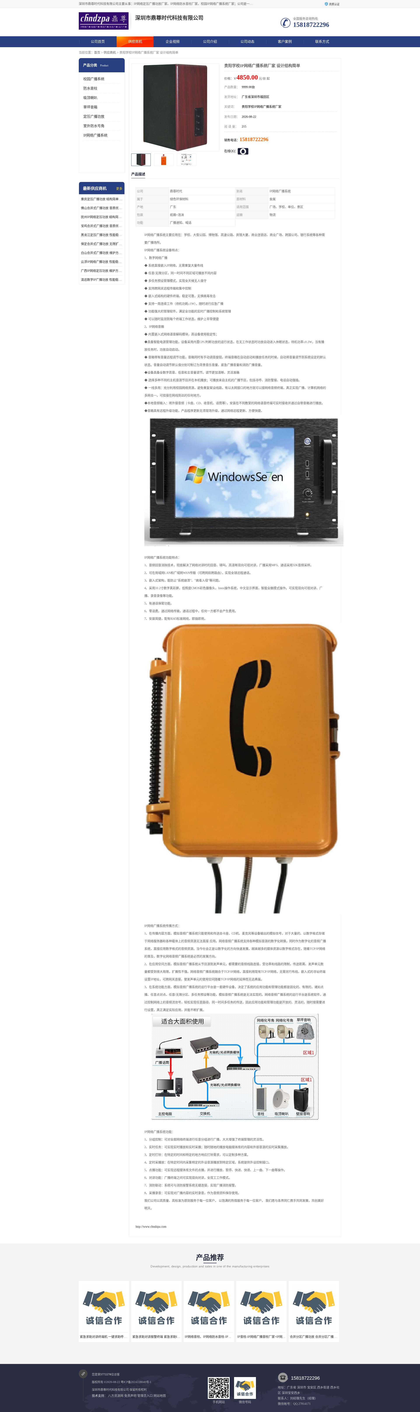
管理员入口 (145, 1395)
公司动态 (247, 41)
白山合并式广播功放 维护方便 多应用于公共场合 (101, 252)
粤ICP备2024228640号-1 (136, 1382)
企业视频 (173, 41)
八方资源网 (115, 1395)
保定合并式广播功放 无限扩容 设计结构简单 (101, 244)
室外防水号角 (93, 126)
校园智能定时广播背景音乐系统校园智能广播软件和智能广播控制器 (305, 1336)
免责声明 (130, 1395)
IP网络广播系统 (95, 135)
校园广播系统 (93, 79)
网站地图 (160, 1395)
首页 (97, 52)
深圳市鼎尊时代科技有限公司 (110, 1389)
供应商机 (135, 41)
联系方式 (322, 41)
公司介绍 (210, 41)
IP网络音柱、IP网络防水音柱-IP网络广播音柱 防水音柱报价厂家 (145, 1336)
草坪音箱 (90, 107)
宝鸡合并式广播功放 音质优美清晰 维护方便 (101, 226)
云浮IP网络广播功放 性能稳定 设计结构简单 (101, 261)
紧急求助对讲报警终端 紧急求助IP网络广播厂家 (81, 1336)
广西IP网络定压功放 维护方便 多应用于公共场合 (101, 270)
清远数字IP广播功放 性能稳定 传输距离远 (101, 279)
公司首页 (98, 41)
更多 (119, 188)
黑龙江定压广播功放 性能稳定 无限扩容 (101, 235)
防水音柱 (90, 88)
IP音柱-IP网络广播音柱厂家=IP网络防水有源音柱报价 (190, 1336)
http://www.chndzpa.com (151, 1226)
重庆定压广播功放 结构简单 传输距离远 (101, 199)
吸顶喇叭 (90, 98)
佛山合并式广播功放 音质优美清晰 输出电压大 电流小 (101, 208)
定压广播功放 (93, 116)
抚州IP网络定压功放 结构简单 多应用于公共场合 (101, 217)
